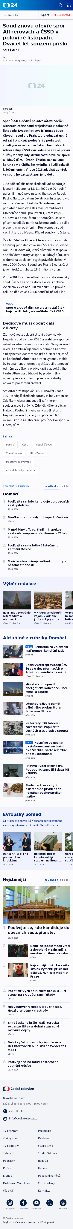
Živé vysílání (10, 1138)
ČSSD (25, 444)
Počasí (7, 1168)
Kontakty (44, 1190)
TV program (10, 1131)
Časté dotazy (46, 1183)
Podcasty (9, 1160)
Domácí (10, 444)
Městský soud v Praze (18, 461)
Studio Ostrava (47, 1153)
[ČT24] (10, 5)
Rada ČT (43, 1160)
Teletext (8, 1153)
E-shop (7, 1175)
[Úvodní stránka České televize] (18, 1088)
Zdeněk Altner (14, 453)
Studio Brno (45, 1145)
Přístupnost (47, 1222)
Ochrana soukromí (25, 1222)
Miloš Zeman (37, 453)
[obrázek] (36, 85)
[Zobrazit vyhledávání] (61, 5)
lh (4, 57)
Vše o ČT (8, 1190)
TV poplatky (11, 1145)
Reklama (43, 1138)
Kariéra (42, 1168)
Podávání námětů (49, 1175)
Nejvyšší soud (44, 444)
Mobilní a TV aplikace (16, 1183)
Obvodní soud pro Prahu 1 (20, 470)
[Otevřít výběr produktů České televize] (69, 5)
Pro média (44, 1131)
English (7, 1222)
